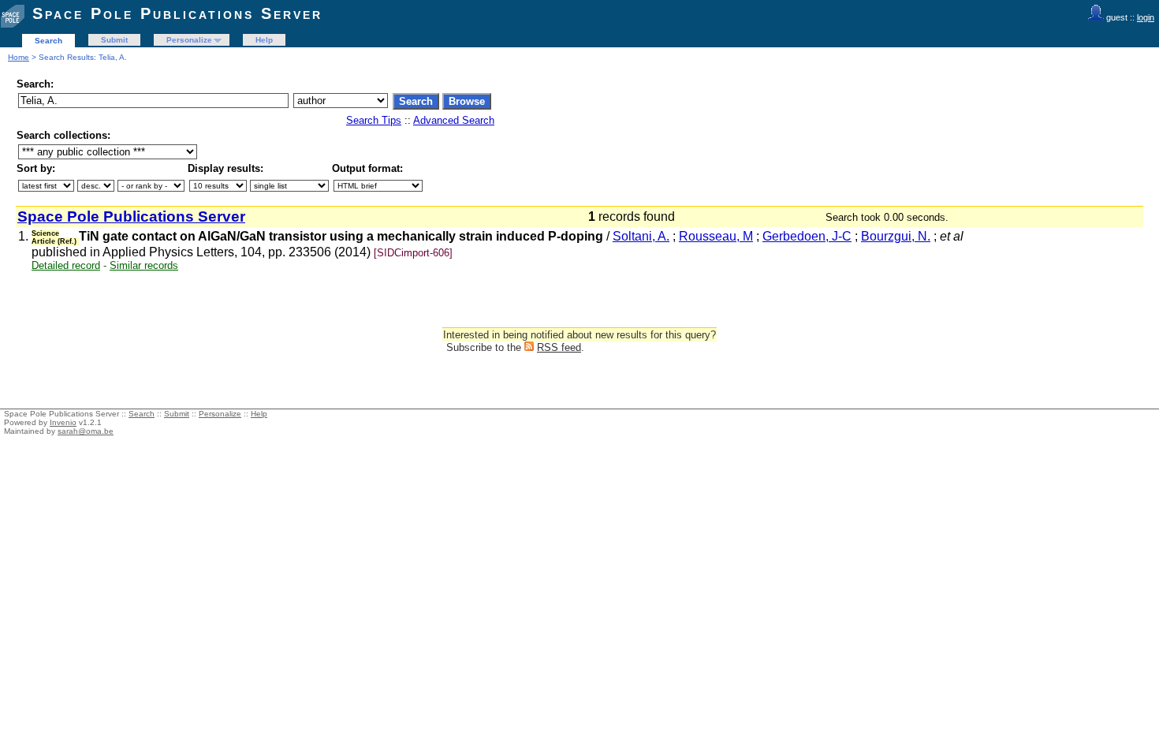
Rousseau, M (716, 236)
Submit (114, 39)
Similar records (144, 265)
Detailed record (66, 265)
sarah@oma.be (86, 431)
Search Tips (373, 120)
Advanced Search (453, 120)
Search (48, 40)
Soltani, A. (641, 236)
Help (264, 39)
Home (18, 57)
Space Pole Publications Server (177, 13)
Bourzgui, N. (895, 236)
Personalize (189, 39)
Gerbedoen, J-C (807, 236)
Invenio (63, 422)
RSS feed (559, 347)
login (1145, 17)
